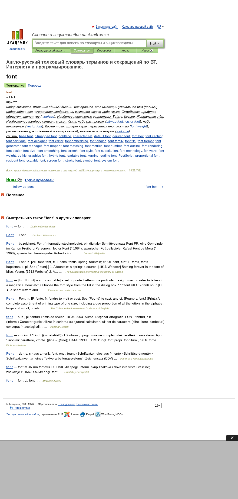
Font (10, 235)
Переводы (104, 50)
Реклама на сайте (87, 404)
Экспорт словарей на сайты (22, 414)
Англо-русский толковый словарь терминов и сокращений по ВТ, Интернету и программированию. (51, 50)
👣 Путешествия (20, 407)
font (9, 226)
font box (151, 186)
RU (159, 26)
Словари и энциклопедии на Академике (70, 34)
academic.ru (17, 49)
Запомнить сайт (107, 26)
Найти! (155, 43)
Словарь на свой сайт (137, 26)
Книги (125, 50)
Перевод (34, 85)
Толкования (81, 50)
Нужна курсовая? (39, 180)
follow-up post (23, 186)
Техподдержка (66, 404)
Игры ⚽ (147, 50)
